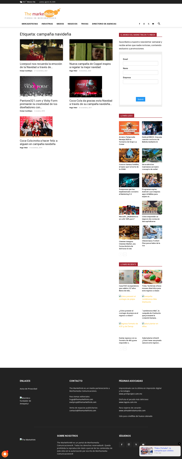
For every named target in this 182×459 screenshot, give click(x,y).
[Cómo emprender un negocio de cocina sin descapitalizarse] (152, 208)
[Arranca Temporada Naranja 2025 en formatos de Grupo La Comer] (129, 128)
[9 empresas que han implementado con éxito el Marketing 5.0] (129, 180)
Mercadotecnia (30, 23)
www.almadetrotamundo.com (132, 410)
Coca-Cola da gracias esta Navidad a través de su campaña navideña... (90, 102)
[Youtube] (153, 24)
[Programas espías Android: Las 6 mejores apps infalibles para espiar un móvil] (152, 180)
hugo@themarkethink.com (81, 399)
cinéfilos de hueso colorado (140, 416)
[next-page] (125, 254)
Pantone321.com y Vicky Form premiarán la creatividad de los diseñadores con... (38, 104)
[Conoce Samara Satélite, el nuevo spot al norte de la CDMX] (129, 155)
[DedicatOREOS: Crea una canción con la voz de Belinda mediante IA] (152, 128)
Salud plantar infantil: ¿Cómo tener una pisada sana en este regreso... (151, 340)
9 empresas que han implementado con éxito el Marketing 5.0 (128, 191)
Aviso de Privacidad (28, 388)
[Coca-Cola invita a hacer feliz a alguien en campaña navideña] (41, 126)
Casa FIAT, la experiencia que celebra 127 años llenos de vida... (129, 288)
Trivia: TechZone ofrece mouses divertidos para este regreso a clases (151, 288)
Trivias (84, 23)
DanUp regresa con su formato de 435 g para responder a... (128, 340)
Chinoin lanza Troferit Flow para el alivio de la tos (151, 243)
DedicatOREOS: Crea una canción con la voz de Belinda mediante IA (152, 139)
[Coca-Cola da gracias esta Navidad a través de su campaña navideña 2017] (91, 86)
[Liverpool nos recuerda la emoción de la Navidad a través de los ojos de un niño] (41, 50)
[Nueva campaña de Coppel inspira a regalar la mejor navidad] (91, 50)
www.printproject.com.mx (130, 393)
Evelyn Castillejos (26, 71)
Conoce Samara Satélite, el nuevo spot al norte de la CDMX (129, 166)
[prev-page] (120, 254)
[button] (159, 24)
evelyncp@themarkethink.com (82, 402)
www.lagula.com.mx (128, 402)
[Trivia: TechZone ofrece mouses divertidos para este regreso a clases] (152, 277)
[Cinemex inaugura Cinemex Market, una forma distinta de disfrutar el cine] (129, 232)
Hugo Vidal (73, 71)
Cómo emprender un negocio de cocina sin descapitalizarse (150, 219)
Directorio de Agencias (104, 23)
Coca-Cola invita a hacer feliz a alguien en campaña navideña (38, 142)
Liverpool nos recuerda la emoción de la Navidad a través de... (41, 65)
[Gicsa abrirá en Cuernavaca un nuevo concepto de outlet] (152, 155)
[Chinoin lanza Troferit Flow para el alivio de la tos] (152, 232)
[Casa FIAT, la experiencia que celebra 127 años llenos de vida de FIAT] (129, 277)
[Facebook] (139, 24)
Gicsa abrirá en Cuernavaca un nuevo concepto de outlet (150, 166)
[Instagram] (144, 24)
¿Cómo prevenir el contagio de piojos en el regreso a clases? (128, 313)
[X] (149, 24)
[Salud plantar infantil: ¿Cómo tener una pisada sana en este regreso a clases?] (152, 329)
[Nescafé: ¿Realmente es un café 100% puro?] (129, 208)
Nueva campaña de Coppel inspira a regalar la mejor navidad (90, 65)
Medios (60, 23)
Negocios (72, 23)
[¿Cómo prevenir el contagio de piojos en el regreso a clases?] (129, 302)
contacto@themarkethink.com (82, 410)
